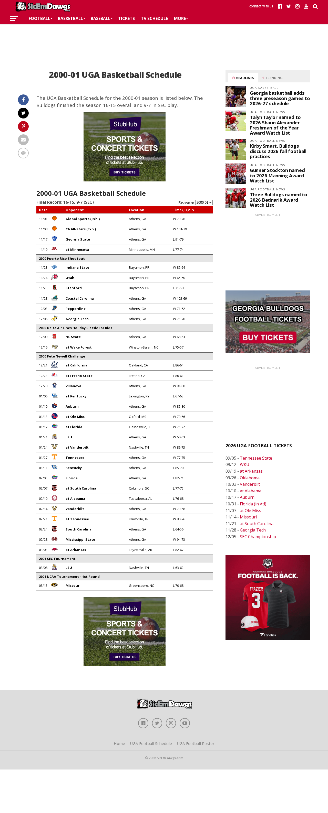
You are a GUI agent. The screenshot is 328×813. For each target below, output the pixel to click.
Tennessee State (256, 458)
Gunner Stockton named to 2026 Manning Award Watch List (277, 175)
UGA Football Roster (195, 743)
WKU (244, 464)
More (180, 18)
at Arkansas (251, 471)
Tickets (126, 18)
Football (39, 18)
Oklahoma (250, 478)
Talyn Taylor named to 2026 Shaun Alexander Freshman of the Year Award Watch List (275, 125)
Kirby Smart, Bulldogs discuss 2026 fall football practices (278, 151)
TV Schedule (154, 18)
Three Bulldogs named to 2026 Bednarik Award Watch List (278, 199)
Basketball (70, 18)
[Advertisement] (164, 39)
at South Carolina (256, 523)
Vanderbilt (250, 484)
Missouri (248, 517)
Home (119, 743)
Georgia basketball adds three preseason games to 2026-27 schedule (280, 98)
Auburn (247, 497)
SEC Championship (258, 536)
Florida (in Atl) (253, 504)
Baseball (100, 18)
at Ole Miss (250, 510)
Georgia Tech (253, 530)
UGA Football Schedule (151, 743)
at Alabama (250, 491)
